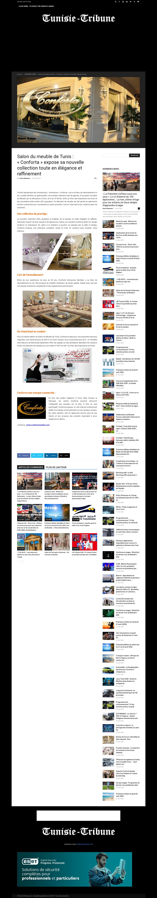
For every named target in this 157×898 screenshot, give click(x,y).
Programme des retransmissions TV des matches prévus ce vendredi (126, 520)
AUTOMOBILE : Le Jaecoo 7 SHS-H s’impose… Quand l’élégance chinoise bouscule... (127, 716)
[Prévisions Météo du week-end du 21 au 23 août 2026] (108, 647)
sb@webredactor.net (85, 844)
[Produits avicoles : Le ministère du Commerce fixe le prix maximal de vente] (108, 751)
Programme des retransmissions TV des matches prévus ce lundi (125, 349)
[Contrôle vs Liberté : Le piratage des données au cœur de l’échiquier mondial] (108, 728)
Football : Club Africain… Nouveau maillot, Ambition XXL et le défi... (127, 440)
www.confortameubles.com (38, 425)
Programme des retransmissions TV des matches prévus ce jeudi (125, 704)
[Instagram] (123, 1)
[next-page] (22, 561)
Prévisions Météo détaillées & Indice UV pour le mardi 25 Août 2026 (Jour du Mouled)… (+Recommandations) (57, 525)
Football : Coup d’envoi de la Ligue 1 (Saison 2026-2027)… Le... (126, 428)
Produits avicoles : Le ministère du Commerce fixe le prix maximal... (128, 750)
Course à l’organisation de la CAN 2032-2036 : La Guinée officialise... (126, 383)
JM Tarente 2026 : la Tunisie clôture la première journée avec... (126, 304)
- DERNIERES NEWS (30, 74)
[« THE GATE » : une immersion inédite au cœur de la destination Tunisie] (29, 541)
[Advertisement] (57, 185)
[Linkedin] (126, 1)
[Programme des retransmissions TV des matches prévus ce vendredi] (108, 521)
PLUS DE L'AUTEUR (56, 467)
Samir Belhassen (25, 178)
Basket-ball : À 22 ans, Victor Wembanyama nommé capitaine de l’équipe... (128, 486)
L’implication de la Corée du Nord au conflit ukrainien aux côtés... (126, 235)
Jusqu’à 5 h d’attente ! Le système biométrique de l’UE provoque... (126, 693)
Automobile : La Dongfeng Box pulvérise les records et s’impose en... (127, 669)
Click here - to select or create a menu (36, 6)
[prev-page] (18, 561)
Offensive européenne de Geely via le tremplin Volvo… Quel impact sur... (128, 762)
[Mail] (130, 1)
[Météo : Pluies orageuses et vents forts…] (108, 510)
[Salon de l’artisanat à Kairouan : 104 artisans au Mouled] (57, 541)
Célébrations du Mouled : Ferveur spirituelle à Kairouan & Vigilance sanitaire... (128, 417)
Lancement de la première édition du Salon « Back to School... (126, 338)
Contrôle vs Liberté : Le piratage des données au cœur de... (127, 727)
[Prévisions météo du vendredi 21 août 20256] (108, 625)
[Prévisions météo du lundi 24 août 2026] (108, 373)
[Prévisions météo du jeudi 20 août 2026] (108, 797)
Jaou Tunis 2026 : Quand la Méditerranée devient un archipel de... (126, 681)
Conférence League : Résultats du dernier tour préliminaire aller (127, 554)
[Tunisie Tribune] (78, 18)
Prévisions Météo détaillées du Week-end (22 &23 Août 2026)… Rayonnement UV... (127, 452)
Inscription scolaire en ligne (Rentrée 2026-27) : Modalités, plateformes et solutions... (127, 589)
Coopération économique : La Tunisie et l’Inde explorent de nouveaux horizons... (127, 463)
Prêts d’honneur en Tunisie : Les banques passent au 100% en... (127, 497)
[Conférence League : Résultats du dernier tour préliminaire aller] (108, 555)
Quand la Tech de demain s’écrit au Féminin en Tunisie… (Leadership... (127, 773)
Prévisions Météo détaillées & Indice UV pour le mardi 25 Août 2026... (128, 258)
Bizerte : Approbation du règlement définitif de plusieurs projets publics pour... (128, 578)
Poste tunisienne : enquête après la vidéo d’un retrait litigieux (126, 270)
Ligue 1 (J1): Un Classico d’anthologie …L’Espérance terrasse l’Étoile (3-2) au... (126, 315)
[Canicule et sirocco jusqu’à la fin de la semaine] (108, 327)
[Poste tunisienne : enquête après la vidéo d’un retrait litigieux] (84, 512)
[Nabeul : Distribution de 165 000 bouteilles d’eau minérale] (108, 362)
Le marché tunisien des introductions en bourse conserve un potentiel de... (126, 601)
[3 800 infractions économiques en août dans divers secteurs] (108, 532)
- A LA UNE (21, 488)
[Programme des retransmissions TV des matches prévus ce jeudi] (108, 705)
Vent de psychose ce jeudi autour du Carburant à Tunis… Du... (127, 635)
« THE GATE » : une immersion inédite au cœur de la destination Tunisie (28, 554)
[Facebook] (119, 1)
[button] (115, 1)
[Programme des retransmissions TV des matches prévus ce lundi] (108, 350)
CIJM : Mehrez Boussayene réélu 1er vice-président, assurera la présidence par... (127, 566)
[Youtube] (138, 1)
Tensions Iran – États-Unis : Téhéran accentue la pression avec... (127, 247)
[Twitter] (134, 1)
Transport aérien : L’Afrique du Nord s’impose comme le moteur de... (127, 658)
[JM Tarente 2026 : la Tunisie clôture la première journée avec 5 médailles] (84, 541)
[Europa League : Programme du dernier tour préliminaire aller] (108, 786)
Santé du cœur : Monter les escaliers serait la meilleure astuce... (126, 223)
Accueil (19, 74)
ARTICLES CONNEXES (31, 467)
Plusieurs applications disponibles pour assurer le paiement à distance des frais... (128, 543)
